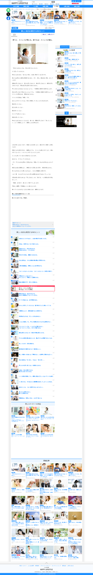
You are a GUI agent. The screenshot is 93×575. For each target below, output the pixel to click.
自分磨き (20, 9)
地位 (58, 3)
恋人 (47, 3)
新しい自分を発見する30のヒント (29, 9)
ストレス (35, 3)
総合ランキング (73, 46)
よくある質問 (31, 565)
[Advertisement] (33, 134)
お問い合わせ (71, 565)
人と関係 (16, 9)
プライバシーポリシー (45, 565)
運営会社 (64, 565)
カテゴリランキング (64, 46)
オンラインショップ (56, 565)
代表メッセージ (23, 565)
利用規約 (37, 565)
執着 (41, 3)
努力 (53, 3)
